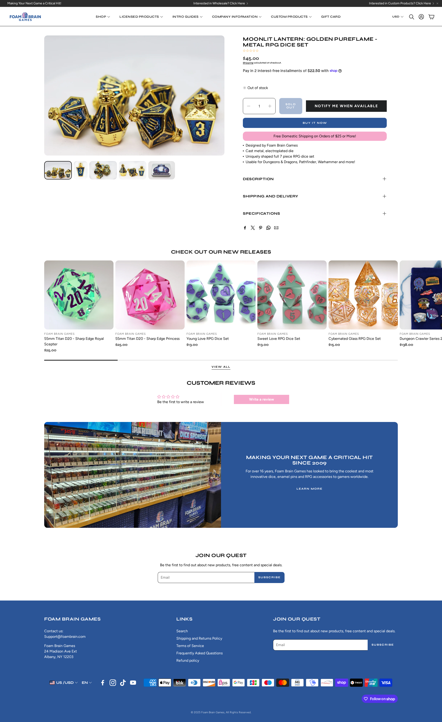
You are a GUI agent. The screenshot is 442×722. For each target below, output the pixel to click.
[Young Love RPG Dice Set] (221, 295)
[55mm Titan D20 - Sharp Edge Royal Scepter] (78, 295)
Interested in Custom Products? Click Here (400, 3)
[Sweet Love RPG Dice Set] (292, 295)
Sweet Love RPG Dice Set (278, 338)
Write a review (261, 399)
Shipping (248, 62)
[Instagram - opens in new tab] (113, 682)
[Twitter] (253, 228)
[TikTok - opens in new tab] (123, 682)
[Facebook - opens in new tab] (102, 682)
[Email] (276, 228)
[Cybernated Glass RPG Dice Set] (363, 295)
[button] (411, 17)
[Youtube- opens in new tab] (133, 682)
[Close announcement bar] (437, 3)
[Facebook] (245, 228)
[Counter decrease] (248, 106)
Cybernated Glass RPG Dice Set (355, 338)
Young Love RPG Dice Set (207, 338)
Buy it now (315, 122)
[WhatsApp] (268, 228)
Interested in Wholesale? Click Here (219, 3)
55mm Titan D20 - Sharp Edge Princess (147, 338)
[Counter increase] (270, 106)
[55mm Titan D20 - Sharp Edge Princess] (150, 295)
